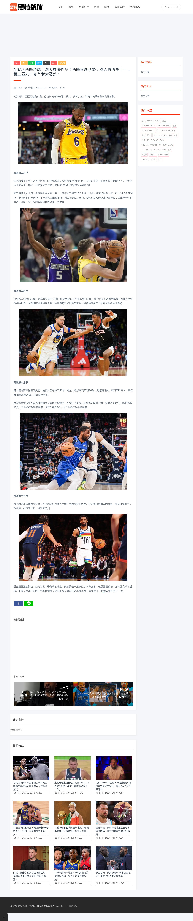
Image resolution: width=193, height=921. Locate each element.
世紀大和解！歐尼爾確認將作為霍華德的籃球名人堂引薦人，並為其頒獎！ (30, 786)
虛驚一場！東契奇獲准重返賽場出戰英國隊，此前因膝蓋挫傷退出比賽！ (113, 831)
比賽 (106, 7)
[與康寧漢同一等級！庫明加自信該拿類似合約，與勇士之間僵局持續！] (72, 858)
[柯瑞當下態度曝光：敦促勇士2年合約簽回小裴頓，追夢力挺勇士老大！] (31, 813)
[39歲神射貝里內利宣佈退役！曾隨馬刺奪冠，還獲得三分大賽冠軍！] (72, 813)
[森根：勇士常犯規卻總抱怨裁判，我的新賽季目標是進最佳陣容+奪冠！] (31, 858)
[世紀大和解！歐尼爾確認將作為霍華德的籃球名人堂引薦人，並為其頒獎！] (31, 768)
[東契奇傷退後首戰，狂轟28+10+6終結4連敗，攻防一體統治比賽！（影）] (72, 768)
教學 (96, 7)
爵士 (54, 63)
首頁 (60, 7)
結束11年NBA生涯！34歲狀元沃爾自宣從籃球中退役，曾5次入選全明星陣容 (113, 786)
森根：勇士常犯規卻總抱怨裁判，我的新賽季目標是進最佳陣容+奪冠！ (30, 876)
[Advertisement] (96, 35)
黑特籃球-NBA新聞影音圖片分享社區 (45, 905)
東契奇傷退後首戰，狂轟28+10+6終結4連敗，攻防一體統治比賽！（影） (71, 786)
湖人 (46, 63)
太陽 (31, 63)
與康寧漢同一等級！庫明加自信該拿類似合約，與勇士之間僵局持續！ (71, 876)
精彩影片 (84, 7)
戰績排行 (135, 7)
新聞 (71, 7)
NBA (19, 87)
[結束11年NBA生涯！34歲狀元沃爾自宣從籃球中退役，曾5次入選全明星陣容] (114, 768)
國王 (24, 63)
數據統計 (120, 7)
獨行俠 (62, 63)
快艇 (39, 63)
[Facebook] (18, 603)
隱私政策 (73, 905)
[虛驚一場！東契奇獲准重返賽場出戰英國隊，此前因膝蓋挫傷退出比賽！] (114, 813)
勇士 (17, 63)
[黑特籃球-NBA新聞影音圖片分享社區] (27, 7)
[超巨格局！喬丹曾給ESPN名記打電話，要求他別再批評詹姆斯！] (114, 858)
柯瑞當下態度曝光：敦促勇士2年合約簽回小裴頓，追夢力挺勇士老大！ (31, 831)
